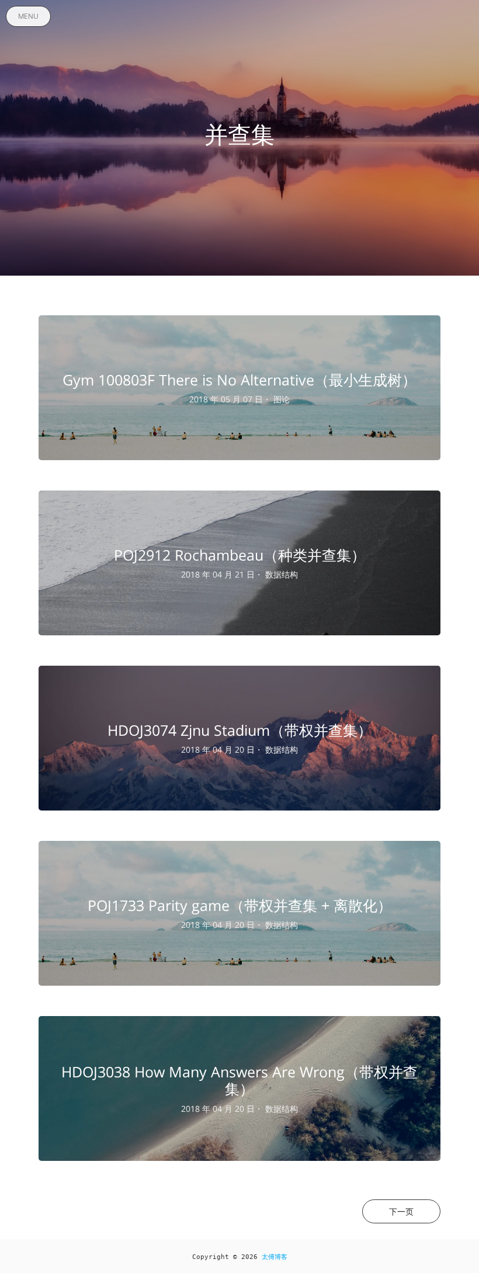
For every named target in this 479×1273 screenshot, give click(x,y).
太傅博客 (274, 1257)
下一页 (401, 1211)
